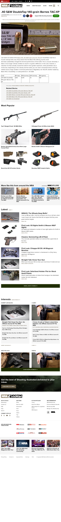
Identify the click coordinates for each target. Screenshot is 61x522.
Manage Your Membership (53, 408)
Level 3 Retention (44, 327)
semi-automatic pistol (21, 325)
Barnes (17, 85)
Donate (20, 1)
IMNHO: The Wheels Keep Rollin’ (34, 213)
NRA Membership (51, 402)
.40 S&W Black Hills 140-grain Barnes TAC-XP (19, 97)
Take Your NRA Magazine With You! (7, 449)
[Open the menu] (54, 5)
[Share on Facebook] (24, 15)
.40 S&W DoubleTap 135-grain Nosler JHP (18, 93)
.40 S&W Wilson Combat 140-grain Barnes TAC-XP (20, 95)
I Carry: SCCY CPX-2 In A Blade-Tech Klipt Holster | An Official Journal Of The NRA (46, 340)
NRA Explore (34, 410)
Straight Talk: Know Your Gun (33, 260)
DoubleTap (21, 85)
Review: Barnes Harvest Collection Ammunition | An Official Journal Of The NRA (22, 198)
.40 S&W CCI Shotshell (12, 99)
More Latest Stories (36, 286)
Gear (25, 279)
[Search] (58, 5)
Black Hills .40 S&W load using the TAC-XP (29, 58)
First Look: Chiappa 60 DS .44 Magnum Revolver (37, 249)
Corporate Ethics (19, 457)
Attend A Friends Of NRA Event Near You (53, 449)
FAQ (2, 406)
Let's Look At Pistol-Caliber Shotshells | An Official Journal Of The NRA (53, 198)
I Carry (34, 303)
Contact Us (3, 404)
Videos (34, 351)
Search (2, 410)
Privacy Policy (4, 457)
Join (12, 1)
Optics (25, 233)
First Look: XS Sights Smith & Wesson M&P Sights (38, 226)
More (10, 210)
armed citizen (12, 325)
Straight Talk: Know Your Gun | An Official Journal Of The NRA (13, 323)
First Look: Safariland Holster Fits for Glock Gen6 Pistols (38, 272)
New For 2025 (36, 6)
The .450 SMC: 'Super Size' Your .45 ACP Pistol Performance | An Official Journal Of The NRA (38, 198)
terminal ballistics (29, 85)
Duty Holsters (36, 327)
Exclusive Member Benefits (53, 404)
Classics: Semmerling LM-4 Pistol (34, 237)
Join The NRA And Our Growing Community (21, 450)
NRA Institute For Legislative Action (38, 407)
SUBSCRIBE (9, 386)
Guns (44, 6)
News (28, 6)
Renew (16, 1)
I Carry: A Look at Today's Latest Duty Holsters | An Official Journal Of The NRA (45, 323)
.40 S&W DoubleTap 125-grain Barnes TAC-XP (19, 91)
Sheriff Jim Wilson (28, 263)
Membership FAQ (51, 406)
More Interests (15, 299)
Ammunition (4, 16)
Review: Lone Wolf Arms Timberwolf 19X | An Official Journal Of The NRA (7, 198)
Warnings (27, 457)
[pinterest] (31, 15)
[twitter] (27, 15)
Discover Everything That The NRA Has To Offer (38, 450)
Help (2, 408)
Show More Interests (38, 369)
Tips (25, 221)
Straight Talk (5, 325)
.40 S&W (13, 85)
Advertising (3, 402)
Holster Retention (53, 327)
